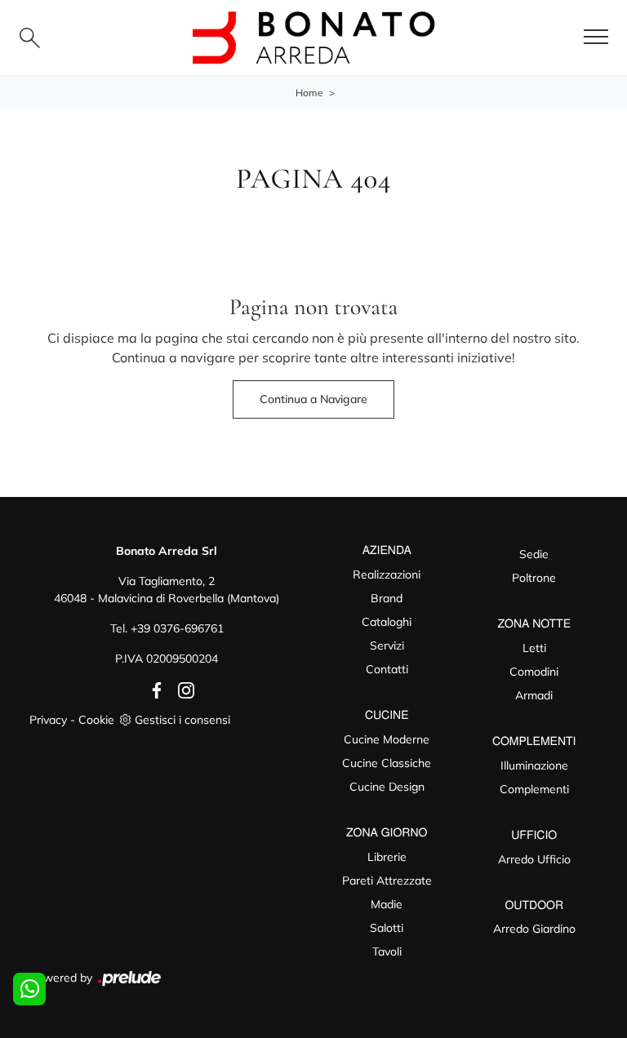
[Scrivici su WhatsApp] (29, 989)
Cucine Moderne (386, 739)
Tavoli (387, 951)
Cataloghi (386, 621)
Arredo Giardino (534, 928)
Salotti (386, 927)
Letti (534, 648)
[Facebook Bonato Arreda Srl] (153, 688)
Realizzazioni (386, 574)
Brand (386, 598)
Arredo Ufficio (534, 859)
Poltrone (534, 577)
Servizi (387, 645)
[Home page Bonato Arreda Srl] (313, 37)
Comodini (533, 671)
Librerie (387, 856)
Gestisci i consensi (182, 719)
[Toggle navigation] (596, 37)
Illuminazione (534, 765)
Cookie (96, 719)
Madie (386, 904)
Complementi (534, 789)
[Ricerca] (30, 38)
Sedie (534, 554)
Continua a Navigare (313, 399)
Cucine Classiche (386, 763)
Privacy (48, 719)
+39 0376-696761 (177, 628)
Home (309, 92)
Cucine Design (387, 786)
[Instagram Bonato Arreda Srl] (181, 688)
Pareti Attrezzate (387, 880)
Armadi (534, 695)
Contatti (387, 669)
